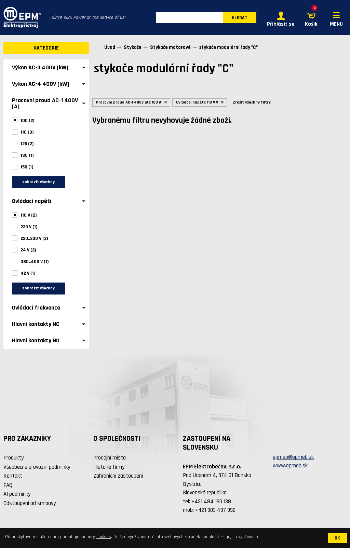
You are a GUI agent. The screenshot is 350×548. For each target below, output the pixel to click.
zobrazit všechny (38, 181)
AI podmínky (17, 494)
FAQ (7, 485)
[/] (20, 17)
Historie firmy (109, 467)
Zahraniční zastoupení (118, 476)
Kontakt (12, 476)
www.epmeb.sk (290, 465)
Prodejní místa (109, 458)
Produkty (13, 458)
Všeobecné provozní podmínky (36, 467)
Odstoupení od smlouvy (29, 503)
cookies (103, 537)
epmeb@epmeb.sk (293, 457)
